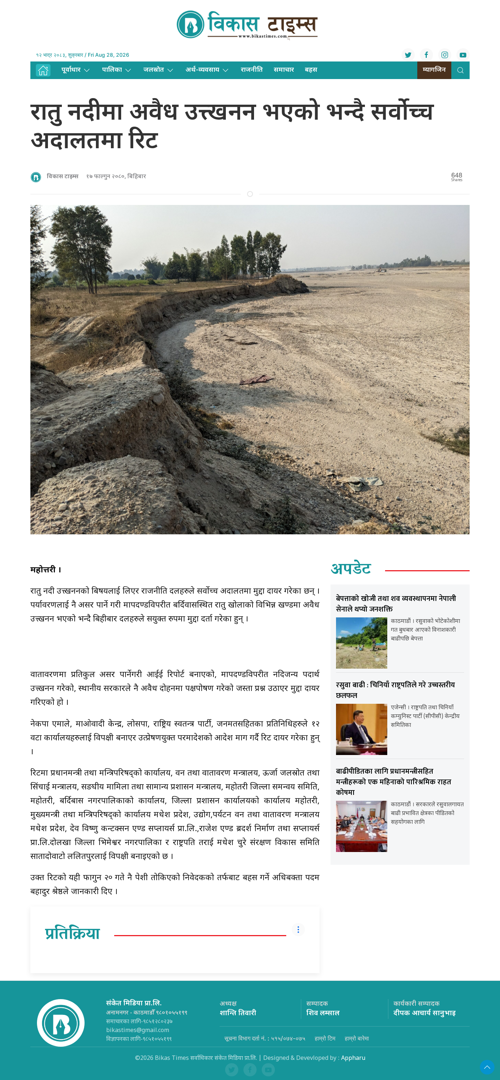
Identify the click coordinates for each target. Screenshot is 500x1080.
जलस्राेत (153, 70)
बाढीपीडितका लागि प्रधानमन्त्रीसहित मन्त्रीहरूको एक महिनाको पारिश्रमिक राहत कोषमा (393, 782)
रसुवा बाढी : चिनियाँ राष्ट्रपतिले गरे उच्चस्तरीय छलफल (395, 690)
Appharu (353, 1058)
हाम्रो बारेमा (357, 1038)
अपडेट (351, 570)
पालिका (112, 70)
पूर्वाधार (71, 70)
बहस (311, 70)
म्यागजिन (434, 70)
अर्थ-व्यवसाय (202, 70)
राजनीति (252, 70)
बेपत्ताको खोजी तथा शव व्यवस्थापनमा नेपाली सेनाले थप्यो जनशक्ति (396, 604)
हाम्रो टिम (325, 1038)
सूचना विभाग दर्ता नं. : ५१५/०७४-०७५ (264, 1038)
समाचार (284, 70)
